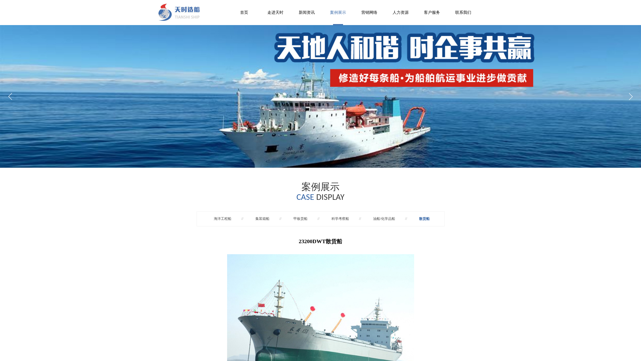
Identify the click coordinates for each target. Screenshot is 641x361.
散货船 (424, 219)
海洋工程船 (222, 219)
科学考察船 (340, 219)
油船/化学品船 (384, 219)
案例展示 (338, 12)
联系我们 (463, 12)
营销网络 (369, 12)
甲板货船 (300, 219)
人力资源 (401, 12)
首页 (244, 12)
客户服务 (432, 12)
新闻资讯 (307, 12)
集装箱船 (262, 219)
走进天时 (275, 12)
